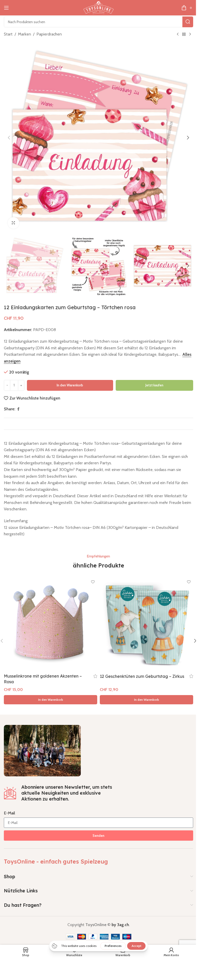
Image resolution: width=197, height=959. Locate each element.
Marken (24, 34)
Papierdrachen (49, 34)
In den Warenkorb (70, 385)
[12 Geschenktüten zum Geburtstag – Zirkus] (146, 624)
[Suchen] (187, 21)
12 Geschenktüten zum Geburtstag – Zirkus (142, 676)
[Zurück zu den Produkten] (184, 34)
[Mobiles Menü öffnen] (6, 8)
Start (8, 34)
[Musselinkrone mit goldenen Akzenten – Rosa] (50, 624)
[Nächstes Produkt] (190, 34)
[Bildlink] (42, 750)
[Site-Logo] (98, 7)
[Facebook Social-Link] (18, 409)
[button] (9, 137)
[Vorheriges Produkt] (178, 34)
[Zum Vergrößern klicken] (13, 223)
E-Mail (9, 813)
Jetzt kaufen (154, 385)
